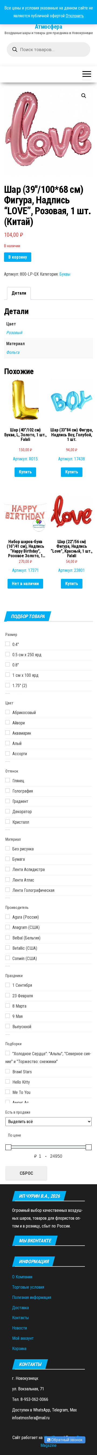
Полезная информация (31, 1297)
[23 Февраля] (7, 995)
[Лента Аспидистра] (7, 869)
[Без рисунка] (7, 848)
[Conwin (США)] (7, 958)
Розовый (14, 332)
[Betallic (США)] (7, 947)
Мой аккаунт (23, 1338)
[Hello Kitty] (7, 1081)
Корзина (19, 1348)
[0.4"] (7, 644)
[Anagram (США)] (7, 927)
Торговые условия (28, 1287)
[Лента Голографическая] (7, 889)
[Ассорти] (7, 753)
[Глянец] (7, 780)
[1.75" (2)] (7, 685)
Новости (19, 1328)
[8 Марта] (7, 1005)
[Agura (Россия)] (7, 917)
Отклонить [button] (75, 15)
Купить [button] (25, 471)
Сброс (26, 1173)
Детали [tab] (19, 293)
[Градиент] (7, 801)
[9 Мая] (7, 1016)
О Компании (22, 1276)
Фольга (12, 352)
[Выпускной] (7, 1026)
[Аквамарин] (7, 732)
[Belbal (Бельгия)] (7, 937)
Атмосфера (48, 26)
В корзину (17, 257)
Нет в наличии (25, 583)
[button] (84, 96)
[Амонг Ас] (7, 1102)
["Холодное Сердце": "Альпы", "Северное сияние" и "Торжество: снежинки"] (7, 1053)
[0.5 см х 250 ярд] (7, 654)
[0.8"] (7, 664)
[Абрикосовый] (7, 712)
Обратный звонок (66, 1440)
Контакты (20, 1317)
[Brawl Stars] (7, 1071)
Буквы (65, 274)
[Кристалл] (7, 821)
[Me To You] (7, 1092)
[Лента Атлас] (7, 879)
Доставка (20, 1307)
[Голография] (7, 790)
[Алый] (7, 743)
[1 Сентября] (7, 985)
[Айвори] (7, 722)
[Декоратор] (7, 811)
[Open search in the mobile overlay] (48, 49)
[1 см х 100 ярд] (7, 674)
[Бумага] (7, 859)
